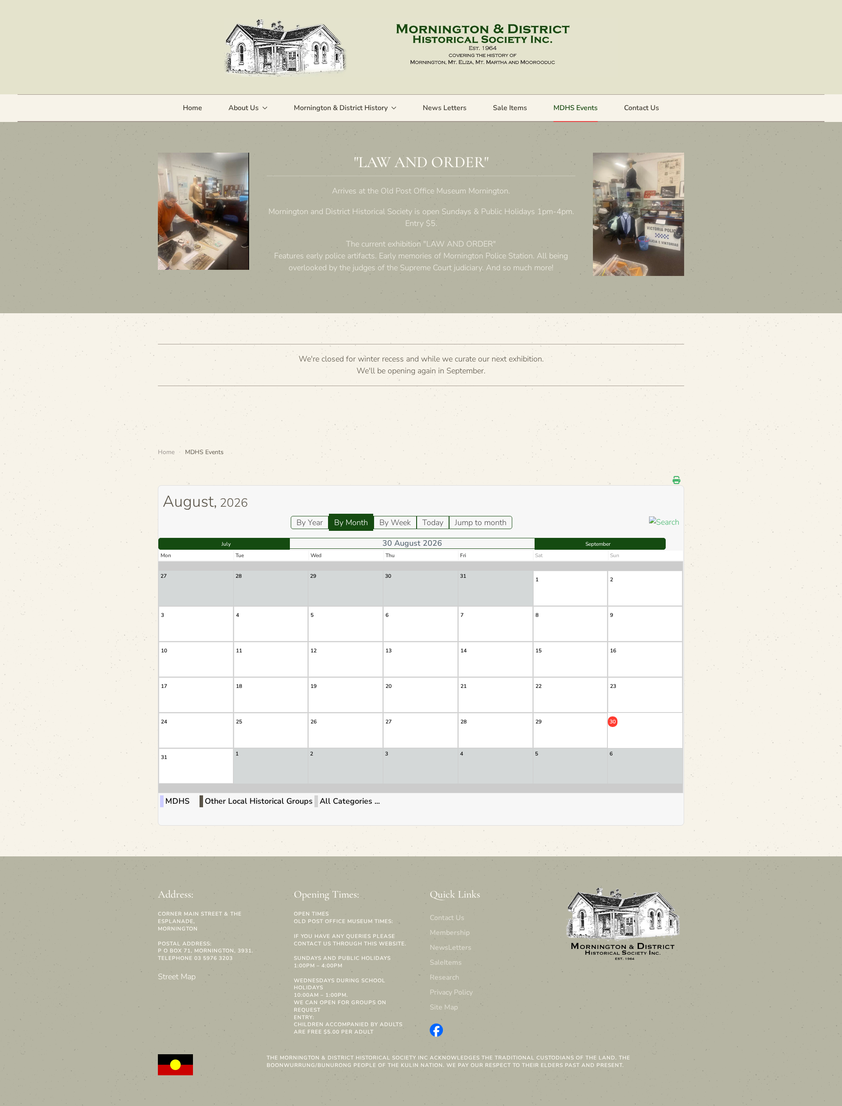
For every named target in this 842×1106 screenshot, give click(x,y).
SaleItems (446, 962)
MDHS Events (575, 108)
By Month (351, 522)
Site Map (444, 1007)
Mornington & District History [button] (341, 108)
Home (192, 108)
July (226, 544)
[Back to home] (421, 47)
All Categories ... (350, 801)
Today (432, 522)
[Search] (664, 521)
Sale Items (510, 108)
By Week (395, 522)
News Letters (445, 108)
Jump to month (481, 522)
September (597, 544)
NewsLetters (450, 947)
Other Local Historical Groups (259, 801)
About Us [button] (243, 108)
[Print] (677, 480)
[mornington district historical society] (436, 1029)
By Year (309, 522)
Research (444, 977)
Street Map (177, 976)
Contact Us (641, 108)
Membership (450, 933)
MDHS (177, 801)
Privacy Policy (451, 992)
